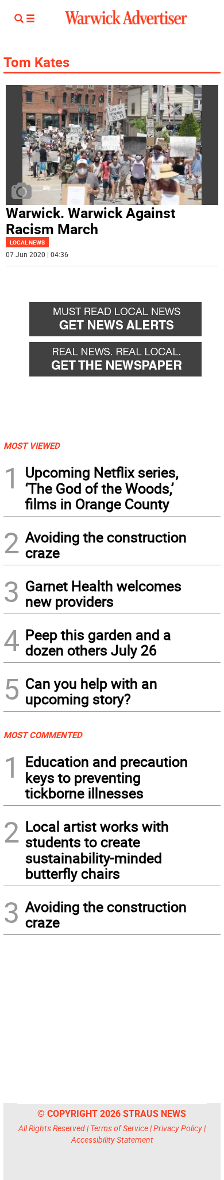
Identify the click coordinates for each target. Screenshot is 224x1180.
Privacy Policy (177, 1128)
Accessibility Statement (112, 1139)
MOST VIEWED (31, 445)
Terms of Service (119, 1128)
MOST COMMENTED (42, 734)
